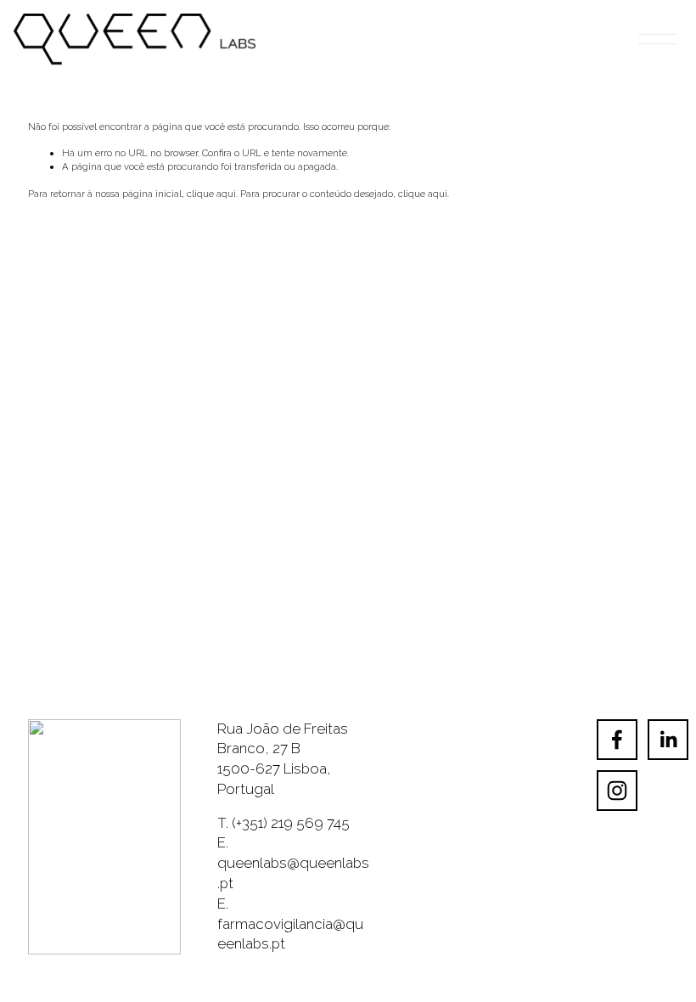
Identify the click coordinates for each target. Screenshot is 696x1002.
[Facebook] (617, 739)
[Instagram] (617, 790)
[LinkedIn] (668, 739)
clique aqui (211, 194)
